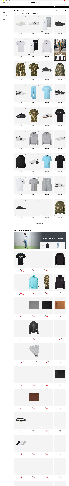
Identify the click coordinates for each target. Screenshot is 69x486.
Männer (7, 2)
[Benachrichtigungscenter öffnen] (61, 2)
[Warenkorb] (65, 2)
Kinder (10, 2)
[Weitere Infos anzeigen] (21, 37)
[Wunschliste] (63, 2)
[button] (57, 10)
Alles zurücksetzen (35, 13)
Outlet (4, 0)
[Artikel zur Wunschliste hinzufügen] (25, 16)
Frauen (4, 2)
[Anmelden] (59, 2)
